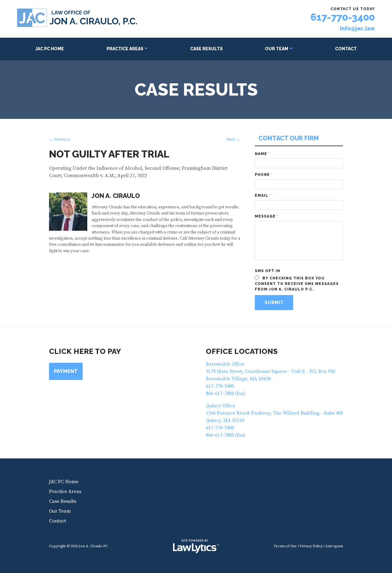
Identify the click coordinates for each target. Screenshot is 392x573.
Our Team (276, 48)
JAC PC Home (49, 48)
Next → (233, 139)
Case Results (206, 48)
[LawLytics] (196, 546)
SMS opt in (267, 271)
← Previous (59, 139)
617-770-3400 (343, 17)
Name (262, 154)
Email (263, 195)
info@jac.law (357, 28)
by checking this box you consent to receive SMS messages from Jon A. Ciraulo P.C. (297, 283)
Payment (66, 371)
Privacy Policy (311, 546)
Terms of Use (285, 546)
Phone (264, 175)
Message (266, 216)
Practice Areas (125, 48)
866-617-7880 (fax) (226, 393)
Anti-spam (334, 546)
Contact (346, 48)
